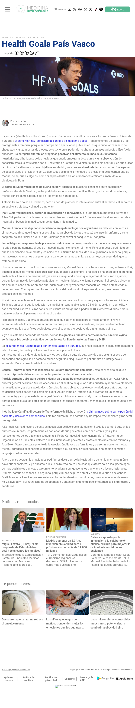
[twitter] (27, 53)
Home (5, 37)
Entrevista (8, 541)
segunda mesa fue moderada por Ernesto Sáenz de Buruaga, (43, 345)
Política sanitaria (56, 537)
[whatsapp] (32, 53)
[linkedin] (22, 53)
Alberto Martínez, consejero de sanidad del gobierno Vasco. (51, 140)
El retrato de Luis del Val (28, 37)
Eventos (95, 534)
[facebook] (16, 53)
